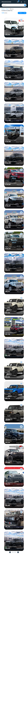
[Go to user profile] (21, 2)
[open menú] (24, 2)
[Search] (25, 5)
